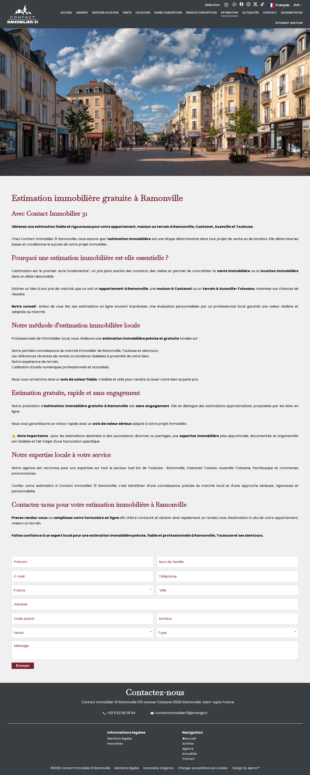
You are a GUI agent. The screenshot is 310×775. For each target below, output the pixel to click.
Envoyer (23, 665)
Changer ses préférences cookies (203, 768)
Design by (246, 768)
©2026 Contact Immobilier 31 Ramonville (80, 768)
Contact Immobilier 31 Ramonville (109, 702)
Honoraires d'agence (158, 768)
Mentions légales (127, 768)
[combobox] (83, 590)
